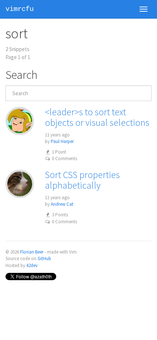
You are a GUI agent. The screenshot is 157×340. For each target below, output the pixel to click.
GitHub (44, 258)
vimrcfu (19, 9)
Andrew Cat (62, 204)
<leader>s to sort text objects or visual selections (97, 117)
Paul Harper (62, 141)
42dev (32, 265)
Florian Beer (31, 252)
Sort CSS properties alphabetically (82, 180)
